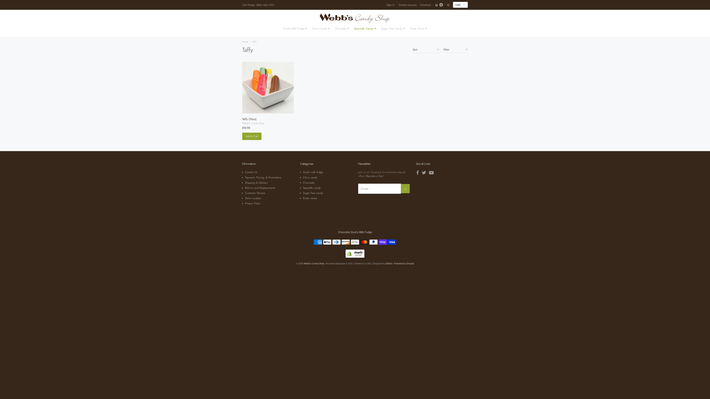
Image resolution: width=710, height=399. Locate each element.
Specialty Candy (363, 29)
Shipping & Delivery (256, 183)
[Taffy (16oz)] (268, 87)
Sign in (391, 5)
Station (389, 263)
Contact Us (251, 172)
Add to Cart (252, 136)
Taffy (254, 41)
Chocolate (340, 29)
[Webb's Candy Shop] (355, 18)
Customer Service (255, 193)
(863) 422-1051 (265, 5)
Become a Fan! (374, 176)
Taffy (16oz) (249, 119)
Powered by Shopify (404, 263)
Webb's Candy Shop (253, 123)
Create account (408, 5)
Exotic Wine (417, 29)
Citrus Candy (319, 29)
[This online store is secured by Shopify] (355, 256)
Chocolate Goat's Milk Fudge (355, 232)
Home (245, 41)
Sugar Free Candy (391, 29)
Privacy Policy (253, 203)
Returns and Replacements (260, 188)
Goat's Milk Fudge (293, 29)
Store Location (253, 198)
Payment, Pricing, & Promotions (263, 177)
